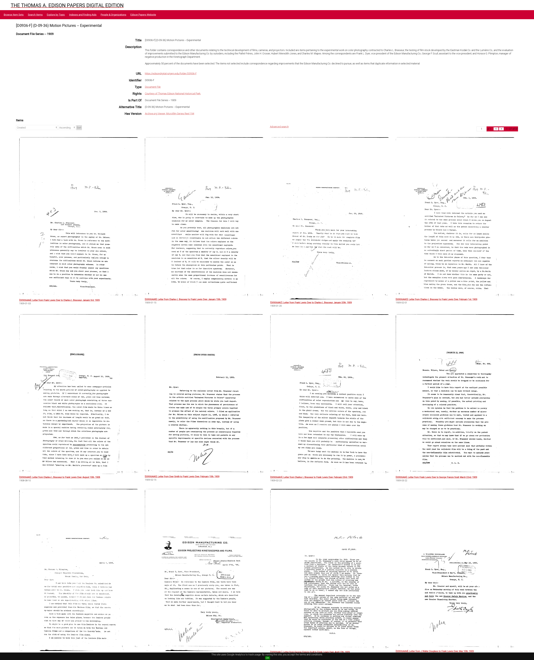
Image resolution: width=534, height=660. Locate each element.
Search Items (35, 14)
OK (267, 657)
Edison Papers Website (143, 14)
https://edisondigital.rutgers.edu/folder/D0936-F (171, 73)
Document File (153, 86)
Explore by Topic (56, 14)
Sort (79, 127)
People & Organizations (113, 14)
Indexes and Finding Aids (83, 14)
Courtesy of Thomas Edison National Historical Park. (173, 93)
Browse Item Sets (14, 14)
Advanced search (279, 126)
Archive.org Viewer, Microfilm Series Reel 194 (169, 113)
